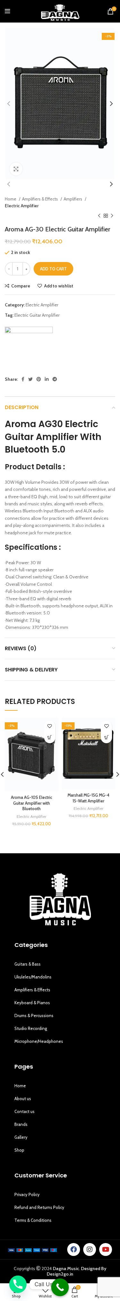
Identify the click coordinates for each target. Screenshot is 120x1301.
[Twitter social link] (30, 379)
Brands (21, 1124)
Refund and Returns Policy (39, 1207)
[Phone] (18, 1284)
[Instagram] (89, 1249)
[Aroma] (29, 351)
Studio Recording (30, 1028)
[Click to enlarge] (16, 169)
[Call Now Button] (60, 1287)
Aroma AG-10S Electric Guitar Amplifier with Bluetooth (31, 803)
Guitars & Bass (27, 964)
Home (11, 198)
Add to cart (53, 268)
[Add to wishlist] (49, 726)
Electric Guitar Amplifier (37, 315)
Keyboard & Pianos (32, 1002)
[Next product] (112, 215)
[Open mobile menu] (7, 11)
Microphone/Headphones (38, 1041)
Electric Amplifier (22, 205)
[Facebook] (73, 1249)
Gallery (21, 1137)
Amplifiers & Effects (40, 198)
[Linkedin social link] (47, 379)
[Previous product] (99, 215)
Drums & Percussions (33, 1015)
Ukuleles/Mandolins (33, 976)
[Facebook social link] (23, 379)
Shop (19, 1150)
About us (22, 1098)
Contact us (24, 1111)
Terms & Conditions (33, 1220)
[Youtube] (105, 1249)
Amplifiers (73, 198)
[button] (49, 737)
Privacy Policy (27, 1194)
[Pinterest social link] (39, 379)
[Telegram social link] (55, 379)
